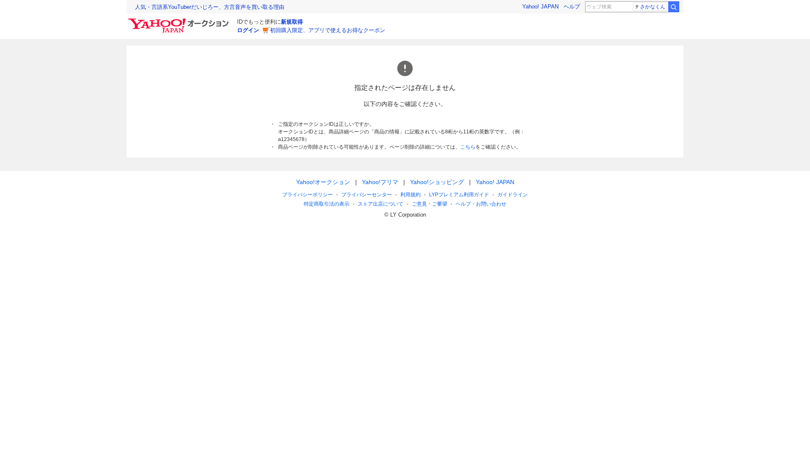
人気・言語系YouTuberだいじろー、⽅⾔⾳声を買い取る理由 (209, 7)
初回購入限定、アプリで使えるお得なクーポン (327, 30)
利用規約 (410, 195)
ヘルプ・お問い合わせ (481, 204)
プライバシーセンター (366, 195)
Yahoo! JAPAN (540, 6)
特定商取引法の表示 (326, 204)
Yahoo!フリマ (380, 182)
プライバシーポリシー (307, 195)
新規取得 (292, 22)
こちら (467, 147)
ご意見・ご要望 (429, 204)
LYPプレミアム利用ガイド (459, 195)
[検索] (673, 6)
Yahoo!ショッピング (437, 182)
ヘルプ (572, 6)
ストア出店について (380, 204)
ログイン (248, 30)
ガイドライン (512, 195)
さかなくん (652, 7)
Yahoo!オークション (323, 182)
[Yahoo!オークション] (180, 21)
